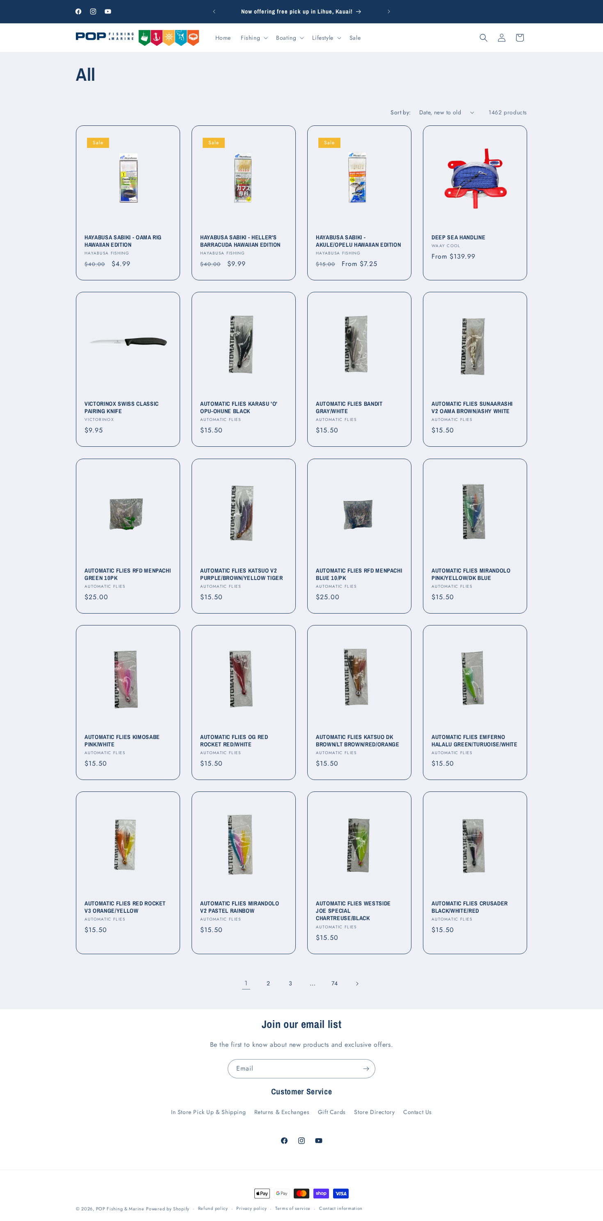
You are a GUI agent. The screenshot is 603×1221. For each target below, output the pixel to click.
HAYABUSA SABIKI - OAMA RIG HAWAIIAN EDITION (123, 241)
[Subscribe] (366, 1068)
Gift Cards (332, 1112)
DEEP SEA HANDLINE (458, 237)
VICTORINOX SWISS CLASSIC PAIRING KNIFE (122, 407)
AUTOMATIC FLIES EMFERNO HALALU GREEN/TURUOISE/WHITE (475, 740)
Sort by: (401, 112)
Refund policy (213, 1208)
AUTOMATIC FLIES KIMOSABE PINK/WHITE (122, 740)
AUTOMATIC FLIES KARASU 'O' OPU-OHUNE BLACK (239, 407)
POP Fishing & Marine (120, 1208)
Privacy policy (251, 1208)
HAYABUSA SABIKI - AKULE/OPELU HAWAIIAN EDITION (358, 241)
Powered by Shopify (168, 1208)
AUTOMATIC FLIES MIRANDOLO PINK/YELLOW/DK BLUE (471, 574)
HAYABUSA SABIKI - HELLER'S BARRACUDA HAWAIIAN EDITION (240, 241)
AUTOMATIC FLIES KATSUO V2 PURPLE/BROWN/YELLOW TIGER (241, 574)
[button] (253, 37)
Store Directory (374, 1112)
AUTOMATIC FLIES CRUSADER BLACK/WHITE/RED (470, 907)
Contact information (341, 1208)
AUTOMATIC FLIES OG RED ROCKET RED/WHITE (234, 740)
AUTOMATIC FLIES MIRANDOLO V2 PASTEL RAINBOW (239, 907)
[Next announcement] (389, 11)
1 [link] (246, 983)
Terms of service (293, 1208)
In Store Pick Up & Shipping (208, 1112)
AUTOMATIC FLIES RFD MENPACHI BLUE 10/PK (359, 574)
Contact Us (417, 1112)
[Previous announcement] (214, 11)
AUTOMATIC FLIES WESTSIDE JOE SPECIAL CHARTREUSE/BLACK (353, 911)
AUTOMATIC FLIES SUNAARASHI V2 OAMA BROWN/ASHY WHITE (472, 407)
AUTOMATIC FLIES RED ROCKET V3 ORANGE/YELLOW (125, 907)
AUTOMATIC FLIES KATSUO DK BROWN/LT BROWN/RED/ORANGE (358, 740)
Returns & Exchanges (281, 1112)
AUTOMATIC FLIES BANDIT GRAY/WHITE (349, 407)
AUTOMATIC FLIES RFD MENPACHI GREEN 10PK (128, 574)
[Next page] (357, 984)
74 (334, 983)
